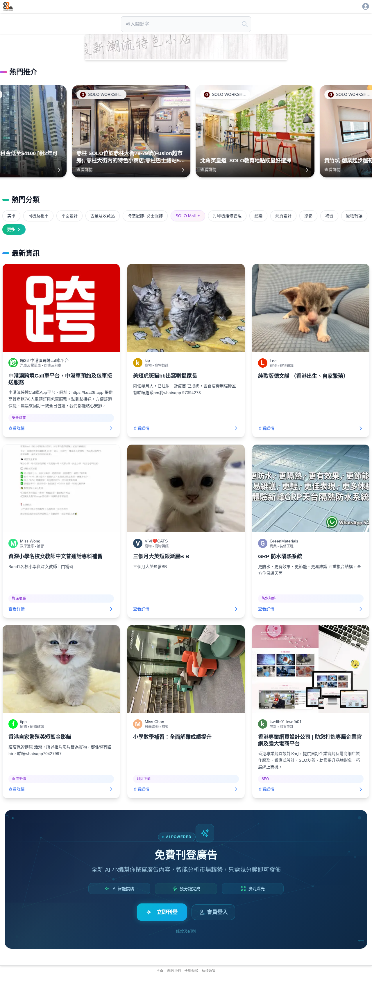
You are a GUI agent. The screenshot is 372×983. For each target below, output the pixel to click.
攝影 (308, 215)
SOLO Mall (188, 215)
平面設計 (69, 215)
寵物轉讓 (354, 215)
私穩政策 (209, 971)
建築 (258, 215)
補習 (329, 215)
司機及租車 (38, 215)
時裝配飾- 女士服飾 (145, 215)
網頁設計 (283, 215)
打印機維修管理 (227, 215)
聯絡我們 (174, 971)
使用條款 (191, 971)
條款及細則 (186, 931)
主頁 (159, 971)
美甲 (11, 215)
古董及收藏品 (102, 215)
